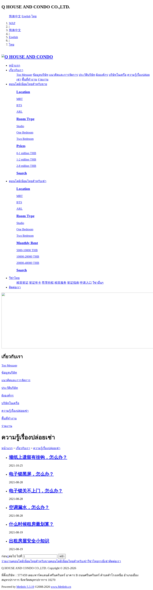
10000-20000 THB (27, 256)
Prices (20, 146)
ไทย (34, 16)
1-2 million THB (26, 159)
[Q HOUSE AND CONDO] (27, 56)
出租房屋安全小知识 (29, 540)
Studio (20, 126)
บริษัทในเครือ (118, 74)
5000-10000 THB (27, 250)
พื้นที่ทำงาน (29, 79)
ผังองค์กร (102, 74)
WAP (12, 23)
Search (21, 173)
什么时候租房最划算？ (31, 524)
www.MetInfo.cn (61, 586)
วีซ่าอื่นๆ (98, 282)
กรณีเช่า (103, 561)
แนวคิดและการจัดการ (63, 74)
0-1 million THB (26, 153)
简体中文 (15, 16)
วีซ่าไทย (14, 278)
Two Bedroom (25, 138)
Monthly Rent (27, 243)
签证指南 (73, 282)
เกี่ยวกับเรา (16, 70)
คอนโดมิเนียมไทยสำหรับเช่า (27, 181)
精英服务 (60, 282)
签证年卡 (35, 282)
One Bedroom (24, 132)
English (26, 16)
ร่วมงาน (43, 79)
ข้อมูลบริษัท (40, 74)
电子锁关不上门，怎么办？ (36, 490)
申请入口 (86, 282)
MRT (19, 99)
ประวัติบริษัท (87, 74)
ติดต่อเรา (15, 287)
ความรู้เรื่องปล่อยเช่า (46, 448)
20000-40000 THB (27, 262)
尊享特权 (48, 282)
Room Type (25, 119)
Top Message (24, 74)
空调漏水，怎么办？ (29, 507)
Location (23, 92)
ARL (19, 111)
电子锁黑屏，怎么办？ (31, 474)
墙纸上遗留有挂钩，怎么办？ (38, 457)
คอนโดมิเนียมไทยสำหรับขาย (28, 84)
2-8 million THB (26, 165)
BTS (19, 105)
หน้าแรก (14, 65)
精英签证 (22, 282)
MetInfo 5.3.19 (25, 586)
